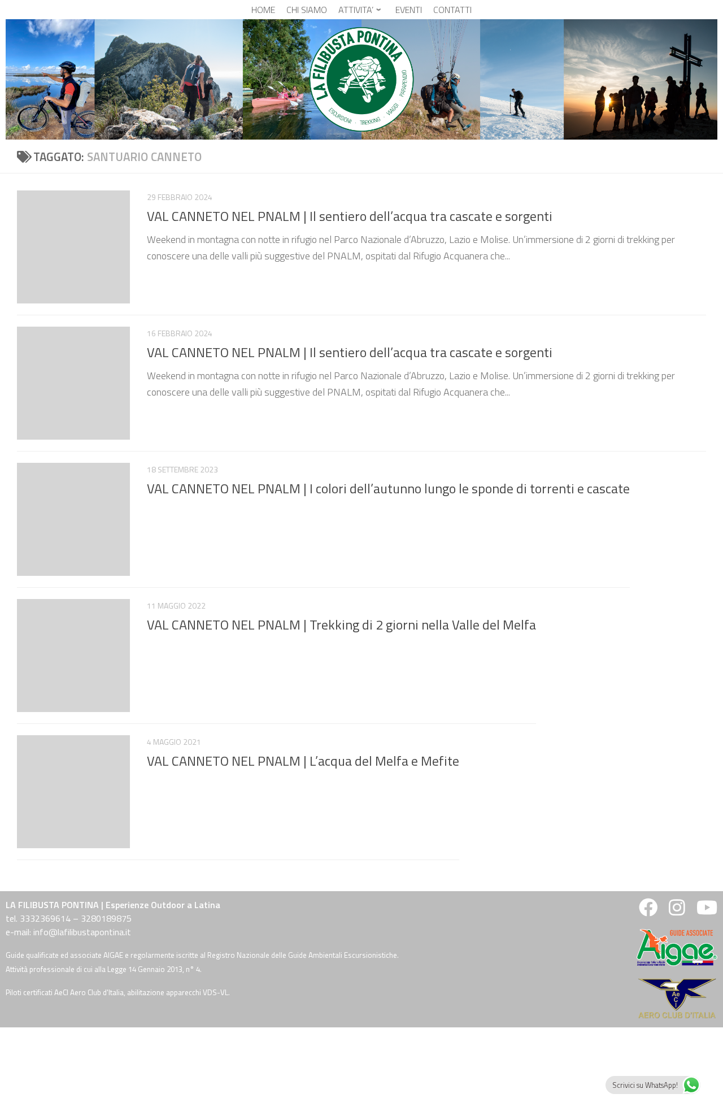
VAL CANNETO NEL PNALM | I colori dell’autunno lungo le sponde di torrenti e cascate (388, 488)
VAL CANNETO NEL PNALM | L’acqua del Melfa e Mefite (303, 760)
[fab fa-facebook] (648, 911)
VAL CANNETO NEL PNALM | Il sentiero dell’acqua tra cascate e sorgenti (349, 216)
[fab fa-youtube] (705, 911)
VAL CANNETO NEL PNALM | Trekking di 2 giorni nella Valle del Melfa (341, 624)
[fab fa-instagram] (677, 911)
